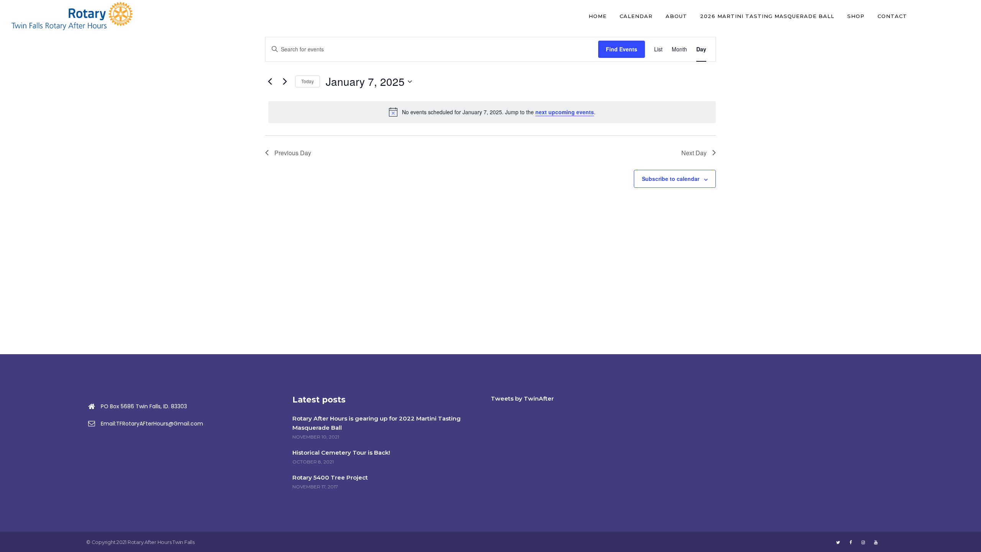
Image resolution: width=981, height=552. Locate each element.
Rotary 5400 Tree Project (330, 477)
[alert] (492, 112)
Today (307, 81)
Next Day (694, 152)
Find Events (621, 49)
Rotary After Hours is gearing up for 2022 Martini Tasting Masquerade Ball (376, 423)
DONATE (945, 16)
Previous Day (292, 152)
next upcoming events (564, 112)
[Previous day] (269, 81)
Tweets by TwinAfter (522, 398)
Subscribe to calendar (670, 178)
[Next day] (284, 81)
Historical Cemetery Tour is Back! (341, 452)
